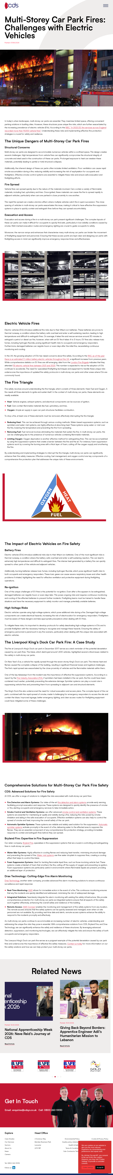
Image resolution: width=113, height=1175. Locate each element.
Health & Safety (74, 1145)
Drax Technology (12, 880)
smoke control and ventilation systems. (79, 812)
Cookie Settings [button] (88, 1167)
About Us (8, 1148)
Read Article (9, 1044)
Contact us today (74, 943)
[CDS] (11, 5)
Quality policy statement (71, 1142)
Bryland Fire (28, 843)
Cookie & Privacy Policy (99, 1139)
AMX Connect (29, 907)
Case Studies (9, 1139)
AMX (30, 890)
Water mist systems (45, 855)
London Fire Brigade (80, 362)
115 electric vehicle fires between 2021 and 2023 (34, 365)
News (7, 1151)
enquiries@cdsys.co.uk (24, 1110)
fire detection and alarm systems (72, 802)
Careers (7, 1154)
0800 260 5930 (53, 1110)
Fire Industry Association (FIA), (30, 678)
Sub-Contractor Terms (71, 1151)
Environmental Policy (72, 1139)
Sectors (7, 1145)
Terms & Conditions (73, 1148)
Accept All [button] (100, 1167)
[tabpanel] (18, 1066)
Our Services (9, 1142)
